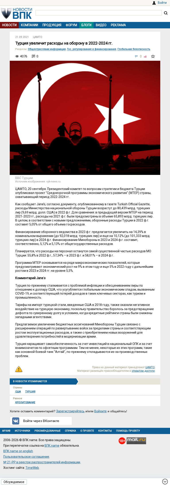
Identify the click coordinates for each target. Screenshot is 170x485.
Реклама (118, 25)
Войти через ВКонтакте (41, 421)
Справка (70, 430)
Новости (9, 25)
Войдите (100, 411)
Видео (101, 25)
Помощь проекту (128, 430)
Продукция (51, 25)
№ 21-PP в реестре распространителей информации (41, 462)
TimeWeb (32, 467)
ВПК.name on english (18, 451)
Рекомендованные (47, 430)
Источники (22, 430)
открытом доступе (143, 370)
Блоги (86, 25)
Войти (162, 2)
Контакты (105, 430)
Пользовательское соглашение (26, 456)
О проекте (87, 430)
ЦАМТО (37, 37)
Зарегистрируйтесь (70, 411)
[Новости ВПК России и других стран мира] (16, 18)
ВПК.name (51, 445)
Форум (71, 25)
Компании (29, 25)
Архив (6, 430)
